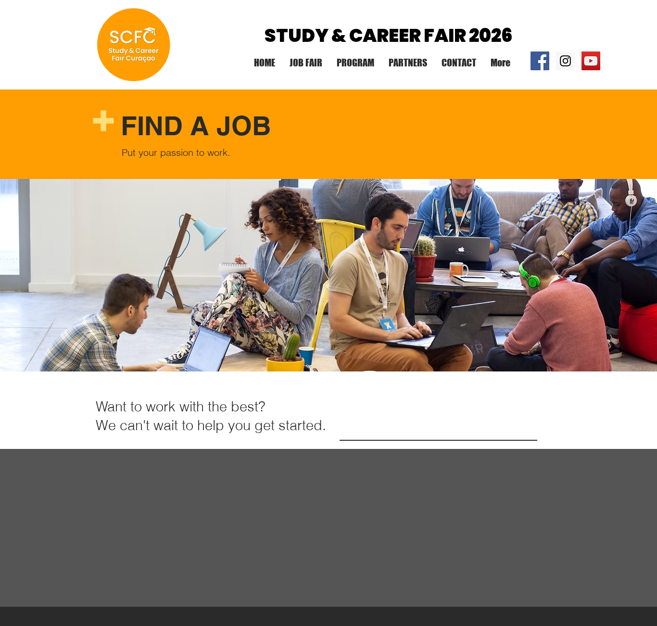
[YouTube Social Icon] (590, 60)
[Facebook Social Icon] (540, 60)
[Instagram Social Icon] (565, 60)
